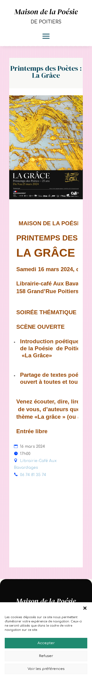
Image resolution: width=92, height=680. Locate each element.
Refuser (46, 656)
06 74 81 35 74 (33, 475)
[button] (85, 608)
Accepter (46, 643)
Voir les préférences (46, 669)
